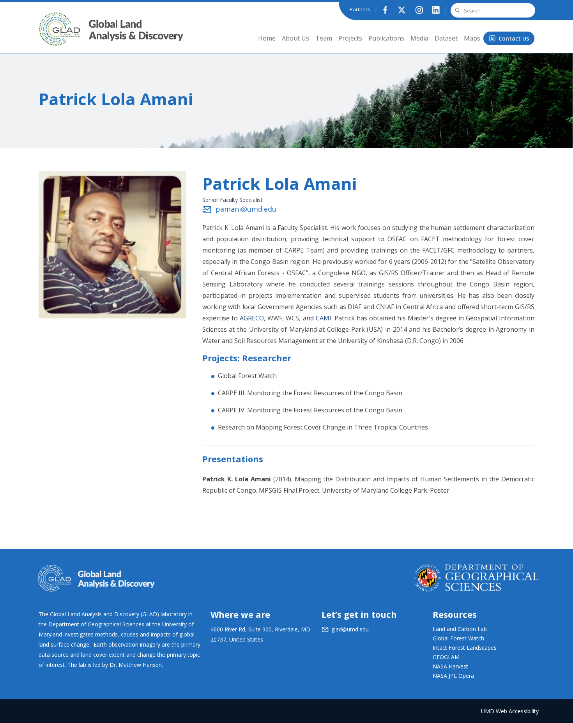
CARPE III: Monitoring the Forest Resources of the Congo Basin (310, 393)
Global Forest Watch (247, 375)
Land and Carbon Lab (460, 629)
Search (456, 10)
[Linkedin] (436, 10)
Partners (360, 9)
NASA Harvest (450, 666)
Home (267, 38)
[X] (402, 10)
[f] (385, 10)
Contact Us (514, 38)
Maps (472, 38)
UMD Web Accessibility (510, 711)
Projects (350, 38)
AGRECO (252, 318)
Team (323, 38)
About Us (295, 38)
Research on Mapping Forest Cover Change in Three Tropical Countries (323, 427)
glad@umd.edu (350, 629)
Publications (386, 38)
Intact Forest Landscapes (465, 647)
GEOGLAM (446, 657)
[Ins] (419, 10)
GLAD (49, 35)
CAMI (323, 318)
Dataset (446, 38)
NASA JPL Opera (453, 675)
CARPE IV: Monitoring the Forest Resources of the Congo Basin (310, 410)
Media (419, 38)
